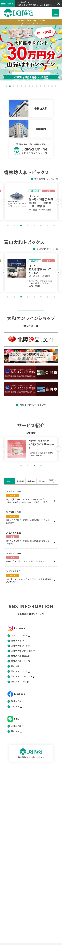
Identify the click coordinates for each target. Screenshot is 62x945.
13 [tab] (52, 86)
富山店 (42, 481)
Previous (3, 51)
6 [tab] (25, 86)
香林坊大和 (16, 640)
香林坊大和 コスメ (19, 656)
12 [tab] (48, 86)
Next (58, 51)
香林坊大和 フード (19, 645)
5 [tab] (21, 86)
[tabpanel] (34, 202)
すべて (9, 481)
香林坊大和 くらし (19, 661)
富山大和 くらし (19, 681)
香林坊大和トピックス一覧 (46, 178)
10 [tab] (40, 86)
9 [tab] (36, 86)
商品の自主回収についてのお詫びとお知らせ (26, 561)
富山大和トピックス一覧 (47, 248)
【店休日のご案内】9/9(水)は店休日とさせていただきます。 (27, 521)
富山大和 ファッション (21, 676)
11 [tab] (44, 86)
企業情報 (20, 481)
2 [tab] (10, 86)
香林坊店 (31, 481)
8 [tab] (33, 86)
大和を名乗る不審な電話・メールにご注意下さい (35, 5)
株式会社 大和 (18, 13)
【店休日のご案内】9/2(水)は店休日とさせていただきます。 (27, 542)
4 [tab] (17, 86)
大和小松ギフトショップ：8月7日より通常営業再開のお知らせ (28, 581)
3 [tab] (14, 86)
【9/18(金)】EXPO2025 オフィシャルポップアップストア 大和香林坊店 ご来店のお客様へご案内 (28, 501)
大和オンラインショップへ (32, 404)
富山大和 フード (19, 671)
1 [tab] (6, 86)
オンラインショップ (19, 635)
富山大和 (15, 666)
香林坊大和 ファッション (22, 650)
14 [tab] (56, 86)
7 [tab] (29, 86)
